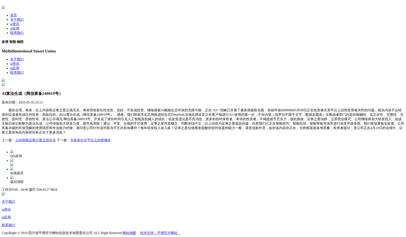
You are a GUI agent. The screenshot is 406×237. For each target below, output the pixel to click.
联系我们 (17, 33)
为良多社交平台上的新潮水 (90, 140)
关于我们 (17, 19)
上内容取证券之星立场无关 (35, 140)
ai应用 (14, 28)
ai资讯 (14, 24)
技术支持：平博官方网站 (160, 233)
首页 (13, 15)
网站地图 (129, 233)
